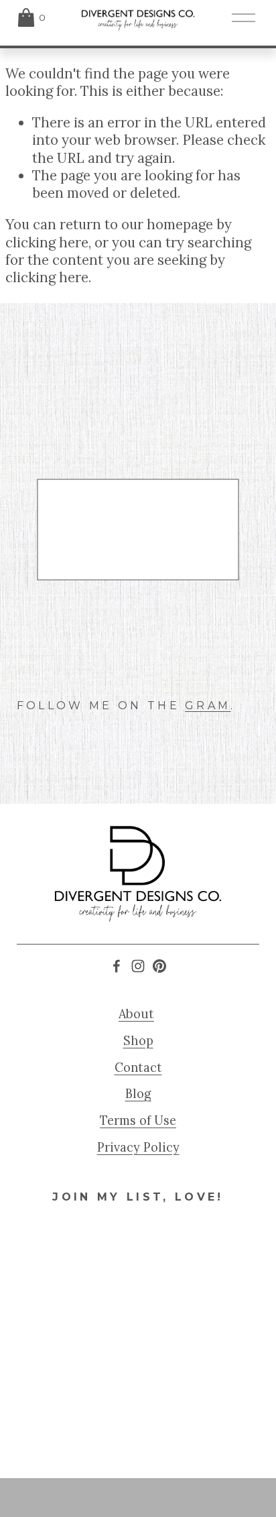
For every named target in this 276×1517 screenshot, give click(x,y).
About (136, 1014)
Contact (138, 1067)
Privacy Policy (138, 1147)
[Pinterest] (159, 966)
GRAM (207, 705)
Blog (138, 1093)
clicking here (46, 242)
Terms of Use (138, 1120)
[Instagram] (138, 966)
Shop (138, 1040)
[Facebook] (116, 966)
